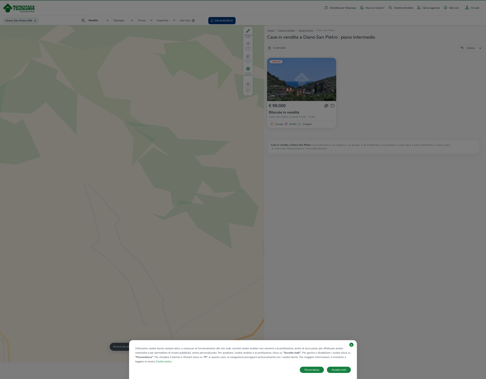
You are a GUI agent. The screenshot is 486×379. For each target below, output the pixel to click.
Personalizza (312, 370)
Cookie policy (163, 361)
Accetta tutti (339, 370)
